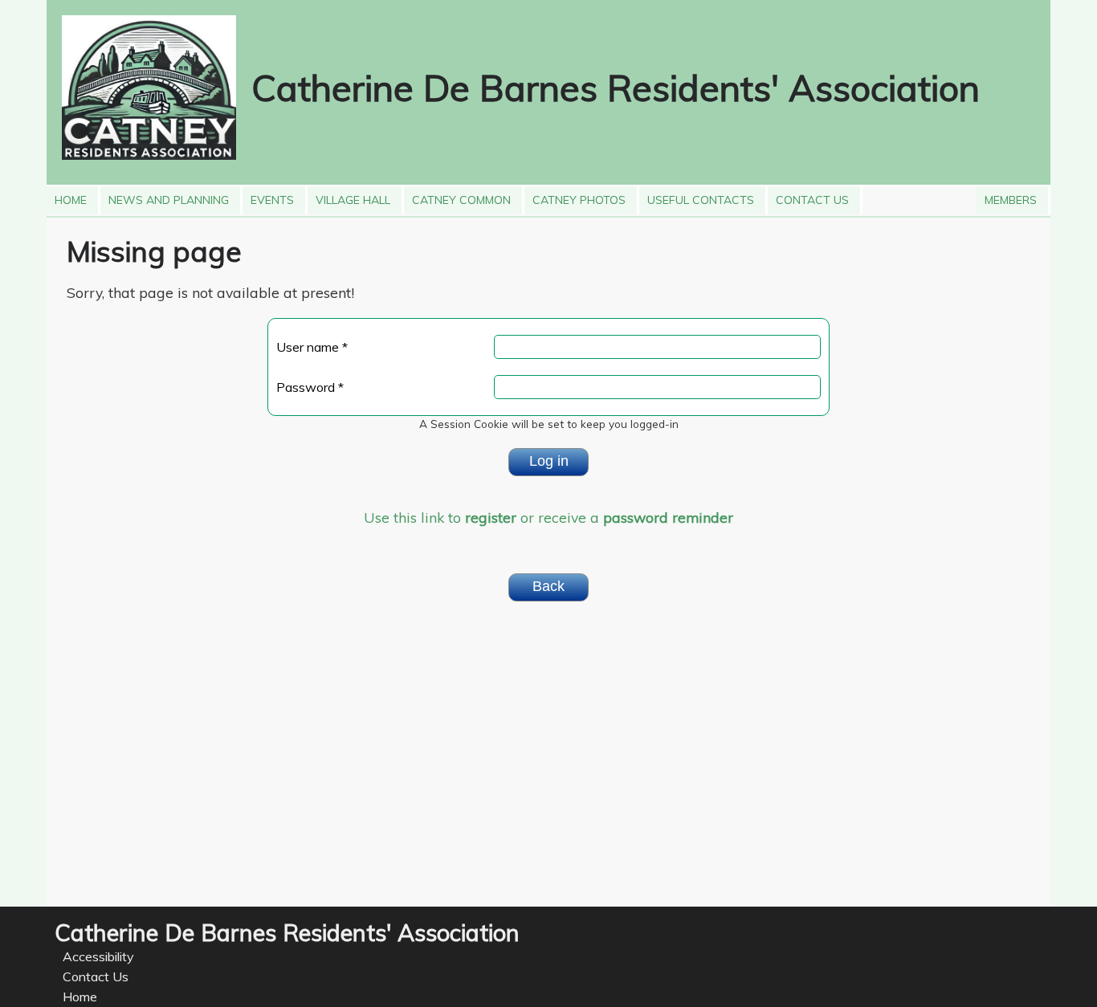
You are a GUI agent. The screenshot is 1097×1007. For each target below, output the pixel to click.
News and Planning (164, 196)
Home (70, 196)
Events (268, 196)
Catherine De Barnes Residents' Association (615, 87)
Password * (310, 387)
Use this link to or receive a (548, 517)
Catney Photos (575, 196)
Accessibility (98, 956)
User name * (312, 347)
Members (1007, 196)
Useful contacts (696, 196)
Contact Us (808, 196)
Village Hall (349, 196)
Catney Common (457, 196)
